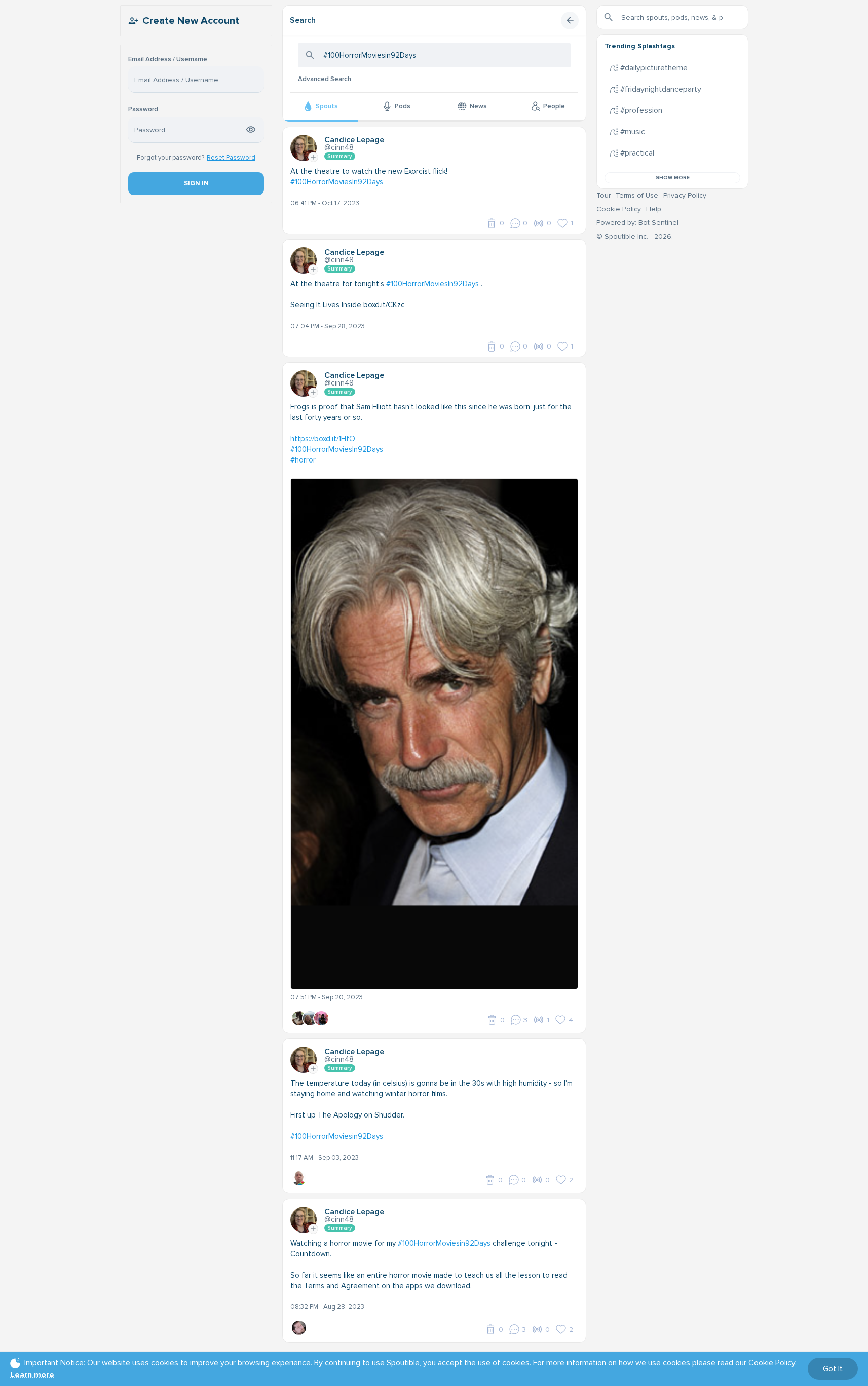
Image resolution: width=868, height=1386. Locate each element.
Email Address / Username (167, 59)
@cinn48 (339, 147)
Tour (603, 195)
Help (653, 209)
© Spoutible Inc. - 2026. (634, 236)
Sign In (195, 183)
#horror (303, 460)
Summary (339, 156)
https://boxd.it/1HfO (322, 438)
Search (303, 20)
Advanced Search (324, 79)
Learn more (32, 1375)
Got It (833, 1369)
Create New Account (190, 21)
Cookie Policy (618, 209)
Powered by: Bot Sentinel (637, 222)
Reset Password (231, 157)
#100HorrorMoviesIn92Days (336, 181)
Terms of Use (637, 195)
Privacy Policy (684, 195)
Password (143, 109)
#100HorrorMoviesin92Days (336, 1136)
